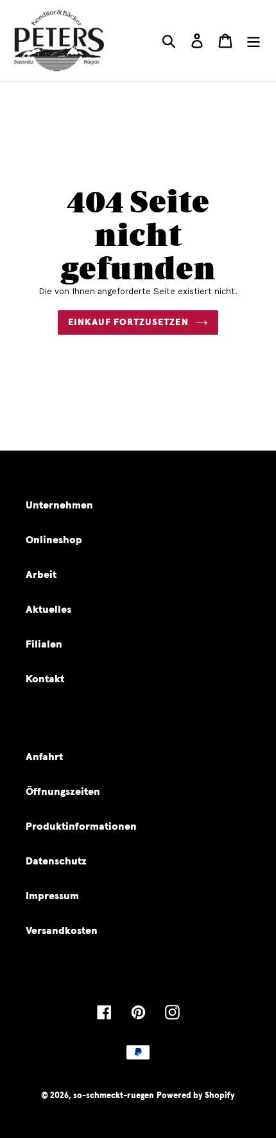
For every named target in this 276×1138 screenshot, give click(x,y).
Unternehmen (59, 505)
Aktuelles (48, 609)
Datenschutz (56, 861)
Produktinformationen (81, 826)
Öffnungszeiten (63, 792)
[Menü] (253, 41)
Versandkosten (62, 931)
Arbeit (41, 575)
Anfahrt (44, 757)
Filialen (44, 644)
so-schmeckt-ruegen (113, 1096)
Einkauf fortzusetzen (128, 322)
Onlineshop (54, 540)
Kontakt (45, 679)
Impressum (52, 896)
